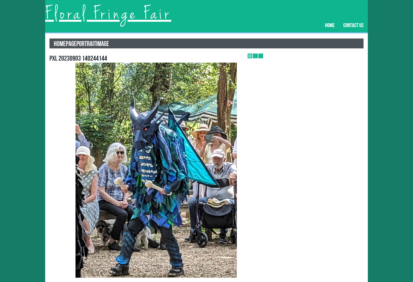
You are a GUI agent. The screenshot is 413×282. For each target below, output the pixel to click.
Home (330, 25)
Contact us (353, 25)
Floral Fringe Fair (108, 14)
